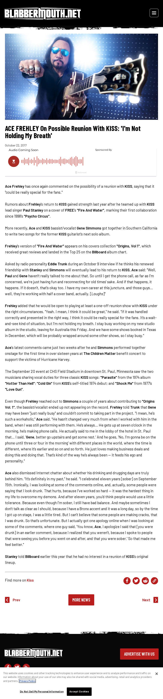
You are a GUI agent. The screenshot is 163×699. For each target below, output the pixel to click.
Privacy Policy (27, 680)
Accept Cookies (79, 691)
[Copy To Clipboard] (154, 580)
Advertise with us (139, 653)
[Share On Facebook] (127, 580)
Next (146, 599)
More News (81, 599)
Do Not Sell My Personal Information (42, 691)
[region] (81, 683)
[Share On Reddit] (145, 580)
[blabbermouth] (42, 18)
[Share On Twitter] (136, 580)
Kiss (30, 580)
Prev (16, 599)
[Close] (156, 673)
